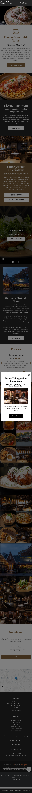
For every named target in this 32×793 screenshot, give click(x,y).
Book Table (16, 416)
